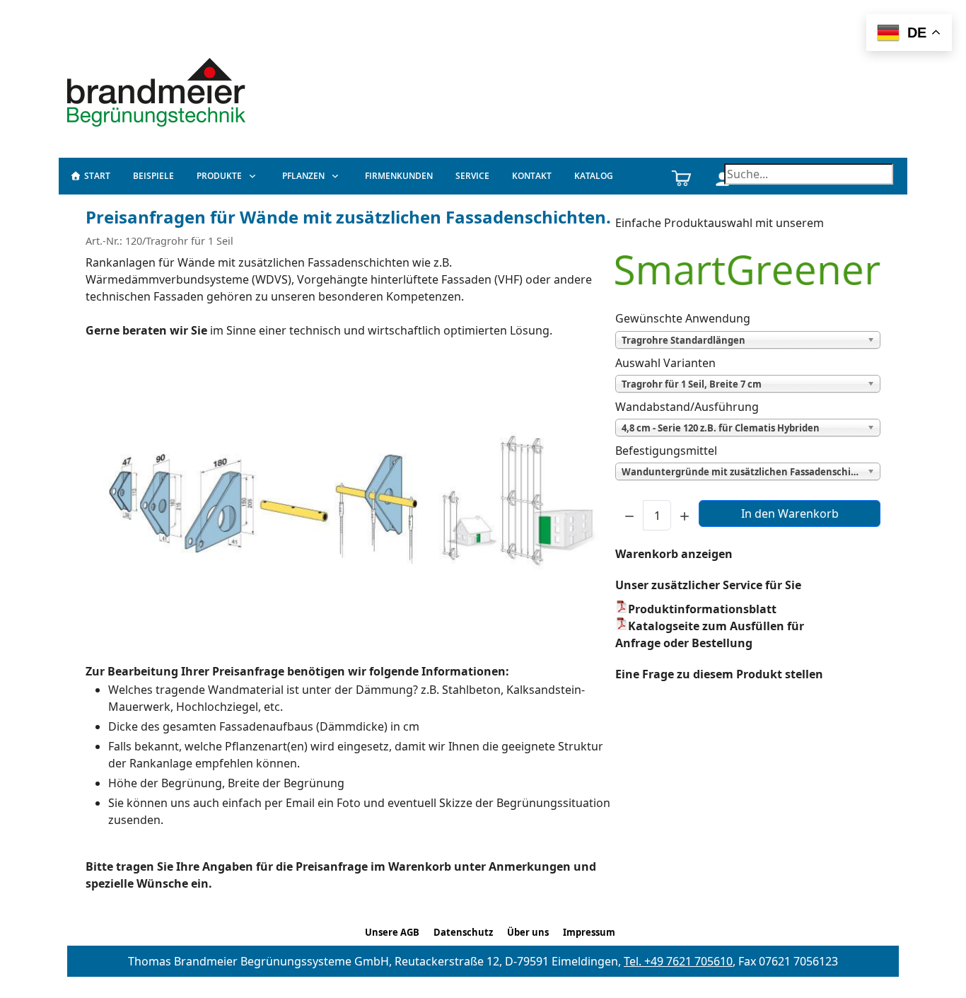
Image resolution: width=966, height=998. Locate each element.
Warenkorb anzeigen (674, 554)
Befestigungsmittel (666, 450)
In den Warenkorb (790, 513)
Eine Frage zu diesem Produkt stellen (719, 674)
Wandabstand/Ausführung (687, 406)
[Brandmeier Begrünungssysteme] (158, 90)
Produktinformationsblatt (702, 609)
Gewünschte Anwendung (682, 318)
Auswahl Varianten (665, 363)
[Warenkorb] (681, 176)
